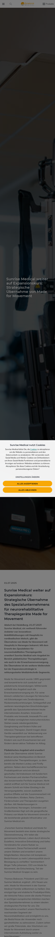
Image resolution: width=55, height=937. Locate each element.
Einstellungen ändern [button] (27, 477)
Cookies (33, 449)
